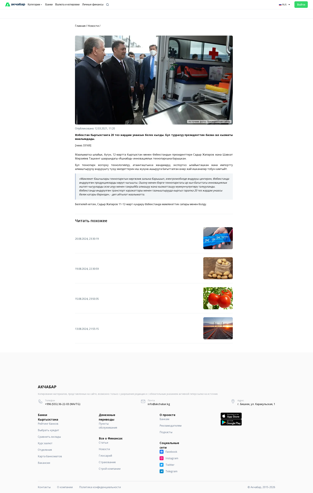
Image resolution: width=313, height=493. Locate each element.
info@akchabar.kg (159, 404)
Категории (34, 4)
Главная (80, 26)
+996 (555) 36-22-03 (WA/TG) (62, 404)
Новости (93, 26)
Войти (301, 4)
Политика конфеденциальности (100, 487)
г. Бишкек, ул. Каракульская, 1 (256, 404)
